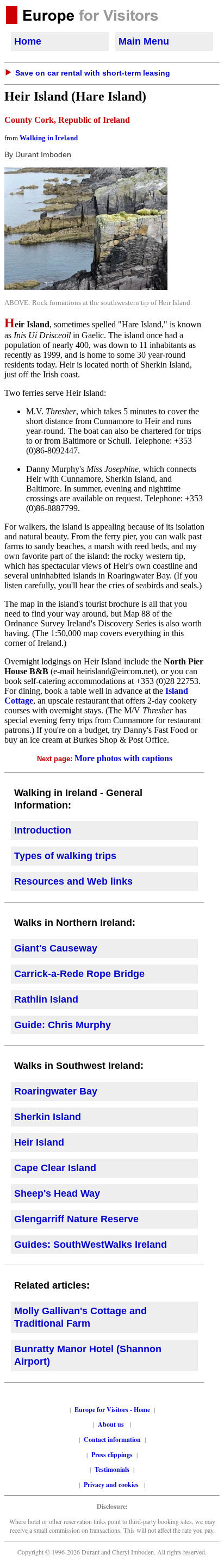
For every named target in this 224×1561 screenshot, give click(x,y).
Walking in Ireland (49, 138)
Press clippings (112, 1454)
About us (111, 1424)
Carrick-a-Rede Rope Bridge (79, 973)
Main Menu (144, 41)
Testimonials (112, 1469)
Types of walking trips (65, 855)
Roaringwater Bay (55, 1091)
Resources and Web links (73, 881)
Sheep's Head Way (57, 1193)
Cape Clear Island (55, 1167)
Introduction (42, 830)
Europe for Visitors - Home (112, 1409)
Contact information (112, 1439)
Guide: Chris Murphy (62, 1024)
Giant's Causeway (55, 948)
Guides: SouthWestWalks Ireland (90, 1244)
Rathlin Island (46, 999)
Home (27, 41)
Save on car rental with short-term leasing (92, 73)
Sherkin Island (47, 1116)
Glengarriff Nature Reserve (76, 1219)
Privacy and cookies (112, 1484)
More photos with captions (123, 758)
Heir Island (39, 1142)
